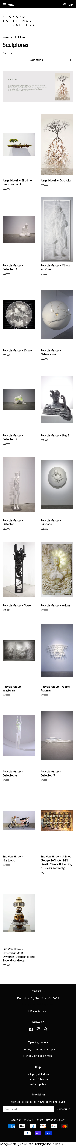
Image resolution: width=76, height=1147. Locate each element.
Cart (70, 5)
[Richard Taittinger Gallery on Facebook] (31, 1030)
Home (5, 37)
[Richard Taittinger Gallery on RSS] (45, 1030)
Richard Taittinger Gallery (50, 1120)
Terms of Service (38, 1079)
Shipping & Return (38, 1074)
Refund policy (38, 1084)
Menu (10, 5)
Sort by (7, 53)
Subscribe (63, 1109)
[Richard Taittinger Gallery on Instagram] (38, 1030)
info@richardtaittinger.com (38, 1004)
